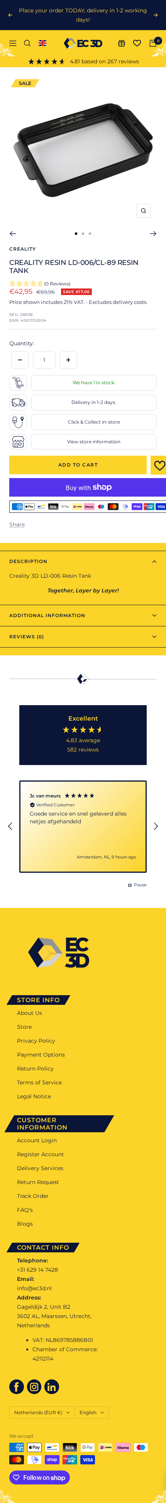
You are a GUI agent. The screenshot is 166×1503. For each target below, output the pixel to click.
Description (28, 561)
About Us (29, 1012)
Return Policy (35, 1068)
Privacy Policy (36, 1040)
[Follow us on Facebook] (16, 1386)
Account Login (37, 1140)
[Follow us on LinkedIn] (51, 1386)
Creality (22, 249)
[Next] (153, 233)
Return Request (38, 1182)
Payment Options (41, 1054)
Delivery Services (40, 1168)
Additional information (47, 615)
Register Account (40, 1154)
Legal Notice (34, 1096)
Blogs (25, 1223)
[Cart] (153, 43)
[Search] (27, 43)
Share (17, 524)
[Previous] (12, 233)
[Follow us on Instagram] (34, 1386)
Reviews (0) (26, 637)
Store (24, 1026)
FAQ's (25, 1209)
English (88, 1412)
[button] (10, 826)
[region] (83, 826)
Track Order (33, 1196)
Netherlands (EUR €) (38, 1412)
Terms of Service (39, 1082)
